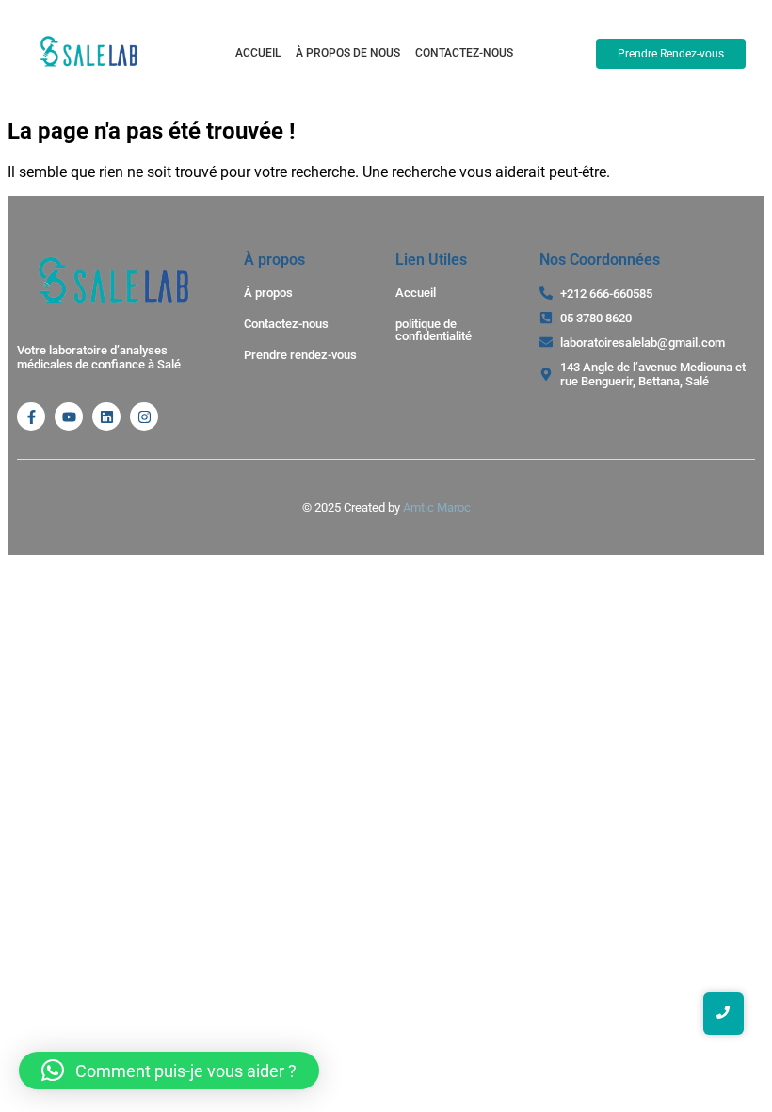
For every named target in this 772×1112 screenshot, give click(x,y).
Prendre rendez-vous (300, 355)
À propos (268, 293)
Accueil (258, 52)
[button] (169, 1070)
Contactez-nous (464, 52)
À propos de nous (348, 52)
